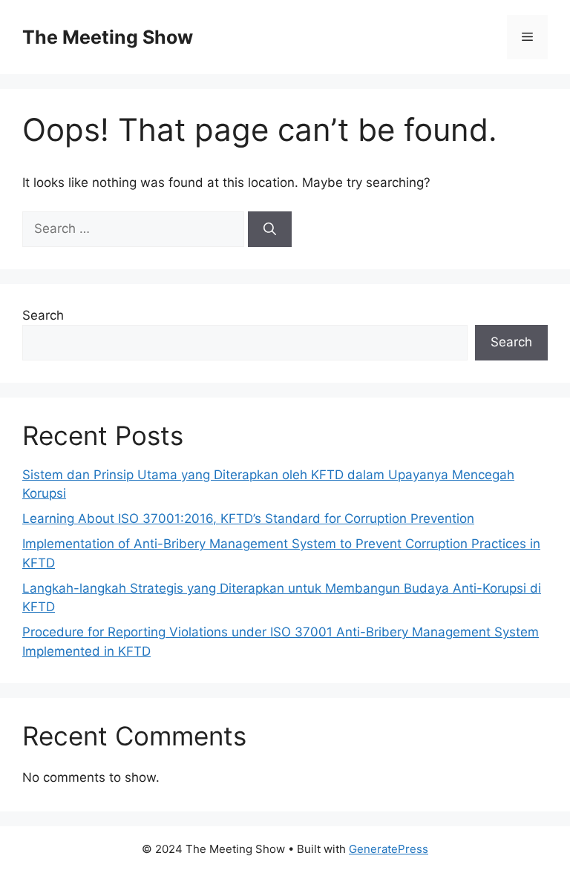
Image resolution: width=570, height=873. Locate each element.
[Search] (270, 229)
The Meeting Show (107, 37)
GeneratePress (388, 849)
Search (43, 315)
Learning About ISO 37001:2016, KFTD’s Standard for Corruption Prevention (248, 518)
